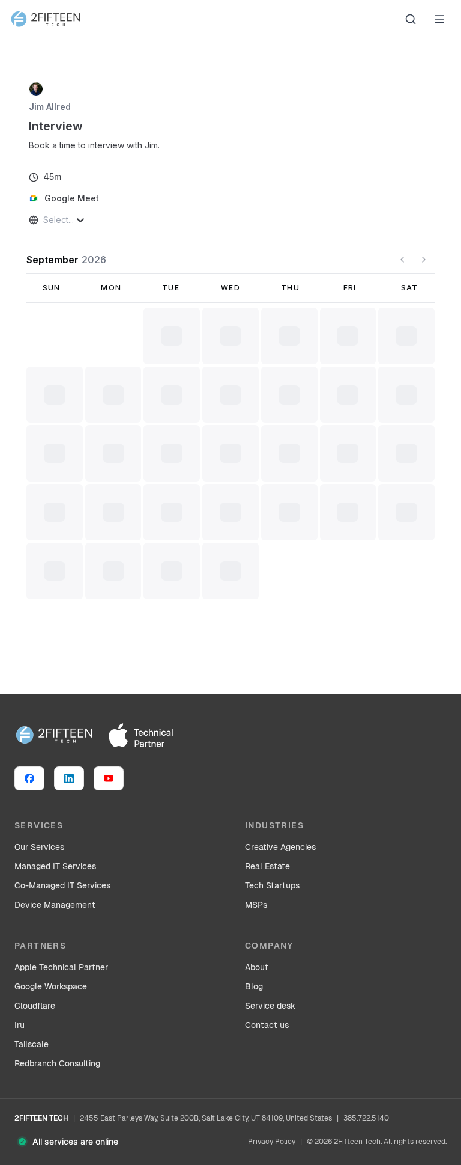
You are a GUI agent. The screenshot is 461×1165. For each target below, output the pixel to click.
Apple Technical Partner (61, 967)
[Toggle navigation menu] (439, 19)
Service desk (270, 1006)
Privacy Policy (271, 1141)
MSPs (256, 905)
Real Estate (267, 866)
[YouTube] (109, 778)
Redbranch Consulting (57, 1063)
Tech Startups (272, 885)
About (256, 967)
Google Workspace (50, 986)
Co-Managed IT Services (62, 885)
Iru (19, 1025)
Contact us (267, 1025)
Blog (254, 986)
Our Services (39, 847)
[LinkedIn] (69, 778)
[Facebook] (29, 778)
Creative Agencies (280, 847)
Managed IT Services (55, 866)
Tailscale (31, 1044)
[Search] (411, 19)
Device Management (54, 905)
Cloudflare (34, 1006)
